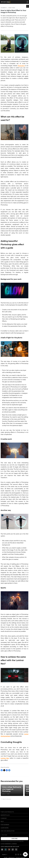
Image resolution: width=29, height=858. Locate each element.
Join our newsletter (7, 831)
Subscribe (14, 838)
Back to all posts (7, 799)
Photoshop (21, 65)
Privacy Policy (21, 841)
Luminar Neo (5, 758)
